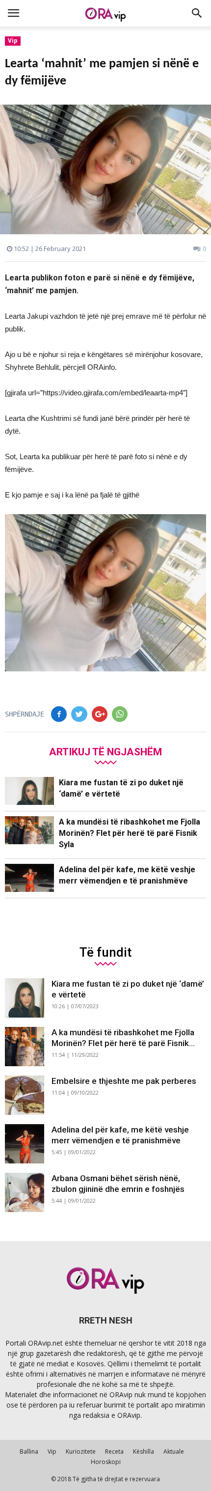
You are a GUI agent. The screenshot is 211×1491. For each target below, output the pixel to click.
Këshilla (143, 1451)
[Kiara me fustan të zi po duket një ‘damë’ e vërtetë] (29, 791)
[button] (197, 13)
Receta (114, 1451)
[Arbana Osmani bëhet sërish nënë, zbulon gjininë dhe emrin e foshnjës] (24, 1192)
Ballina (29, 1451)
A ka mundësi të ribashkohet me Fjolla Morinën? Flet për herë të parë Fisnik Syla (129, 833)
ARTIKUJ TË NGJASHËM (105, 751)
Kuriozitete (81, 1451)
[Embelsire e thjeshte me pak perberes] (24, 1095)
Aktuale (173, 1451)
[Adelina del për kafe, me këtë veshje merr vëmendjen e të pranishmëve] (29, 878)
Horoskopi (106, 1462)
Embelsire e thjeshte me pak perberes (124, 1081)
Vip (13, 40)
